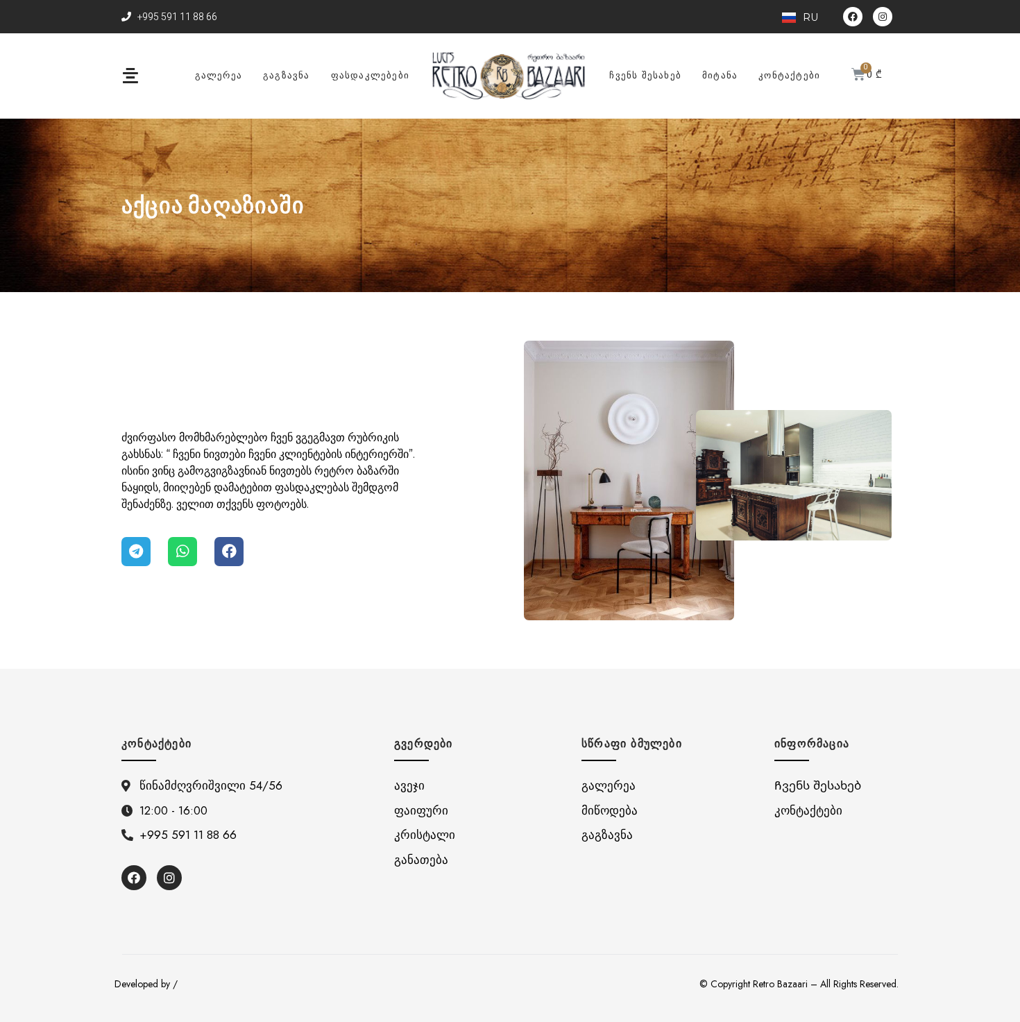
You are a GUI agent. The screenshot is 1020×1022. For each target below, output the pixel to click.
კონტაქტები (789, 75)
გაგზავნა (286, 75)
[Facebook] (852, 16)
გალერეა (218, 75)
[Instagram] (882, 16)
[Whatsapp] (182, 551)
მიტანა (720, 75)
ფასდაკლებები (370, 75)
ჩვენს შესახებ (645, 75)
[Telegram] (136, 551)
